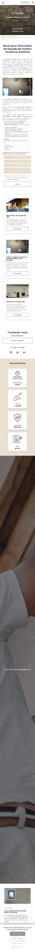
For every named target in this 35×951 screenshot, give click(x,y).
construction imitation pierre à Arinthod (15, 116)
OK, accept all (18, 933)
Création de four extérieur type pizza (13, 130)
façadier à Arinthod (12, 59)
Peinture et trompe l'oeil (15, 302)
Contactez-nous (17, 31)
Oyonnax (7, 149)
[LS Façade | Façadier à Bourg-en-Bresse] (3, 2)
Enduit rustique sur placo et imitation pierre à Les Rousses (16, 258)
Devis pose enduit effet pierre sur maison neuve (16, 136)
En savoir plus (17, 229)
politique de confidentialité (13, 179)
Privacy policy (18, 947)
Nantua (7, 148)
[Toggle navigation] (32, 3)
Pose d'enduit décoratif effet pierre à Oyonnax (15, 911)
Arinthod (14, 36)
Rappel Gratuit (25, 2)
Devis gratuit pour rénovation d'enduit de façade (16, 135)
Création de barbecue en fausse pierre (14, 129)
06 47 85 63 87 (18, 29)
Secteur (8, 36)
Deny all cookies (18, 938)
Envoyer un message (17, 340)
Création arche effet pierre (11, 127)
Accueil (3, 36)
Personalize (18, 943)
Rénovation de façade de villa (16, 216)
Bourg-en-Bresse (9, 146)
